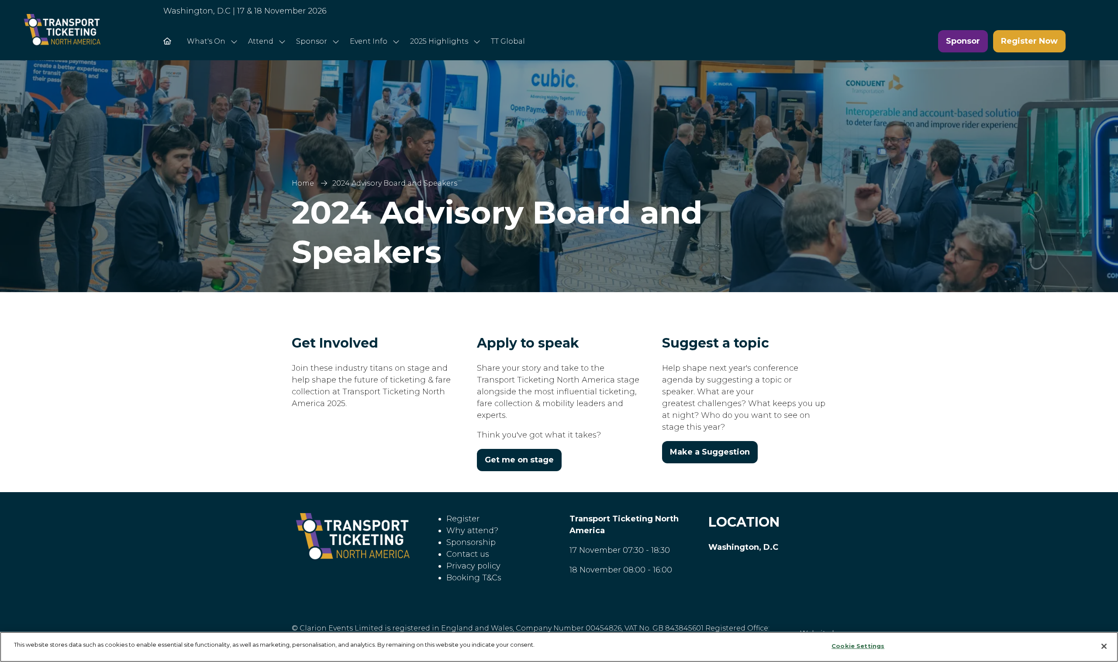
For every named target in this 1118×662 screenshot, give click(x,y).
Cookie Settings (858, 645)
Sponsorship (471, 542)
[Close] (1104, 646)
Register (463, 519)
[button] (963, 41)
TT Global (508, 41)
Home (303, 183)
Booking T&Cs (473, 578)
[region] (559, 647)
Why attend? (472, 530)
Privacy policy (473, 566)
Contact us (467, 554)
